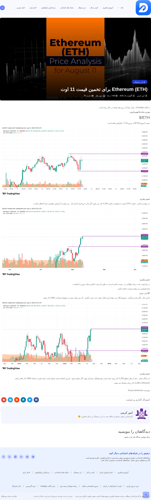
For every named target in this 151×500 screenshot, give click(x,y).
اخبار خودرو (21, 8)
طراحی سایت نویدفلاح (9, 496)
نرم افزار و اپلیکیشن (48, 8)
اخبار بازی (33, 8)
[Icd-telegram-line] (33, 456)
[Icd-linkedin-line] (21, 456)
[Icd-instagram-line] (15, 456)
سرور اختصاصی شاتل (90, 486)
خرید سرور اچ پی (132, 486)
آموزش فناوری (108, 8)
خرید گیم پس (31, 486)
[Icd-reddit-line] (27, 456)
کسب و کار (94, 8)
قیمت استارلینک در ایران (112, 486)
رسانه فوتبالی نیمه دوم (68, 486)
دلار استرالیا (16, 486)
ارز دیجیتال (82, 8)
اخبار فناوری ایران (106, 472)
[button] (139, 82)
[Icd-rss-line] (9, 456)
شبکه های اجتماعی (66, 8)
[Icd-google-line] (3, 456)
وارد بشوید (128, 437)
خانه (122, 8)
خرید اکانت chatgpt (47, 486)
